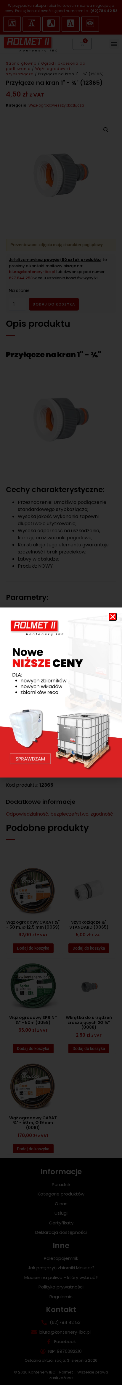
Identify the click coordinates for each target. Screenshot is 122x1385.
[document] (61, 692)
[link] (61, 692)
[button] (112, 616)
